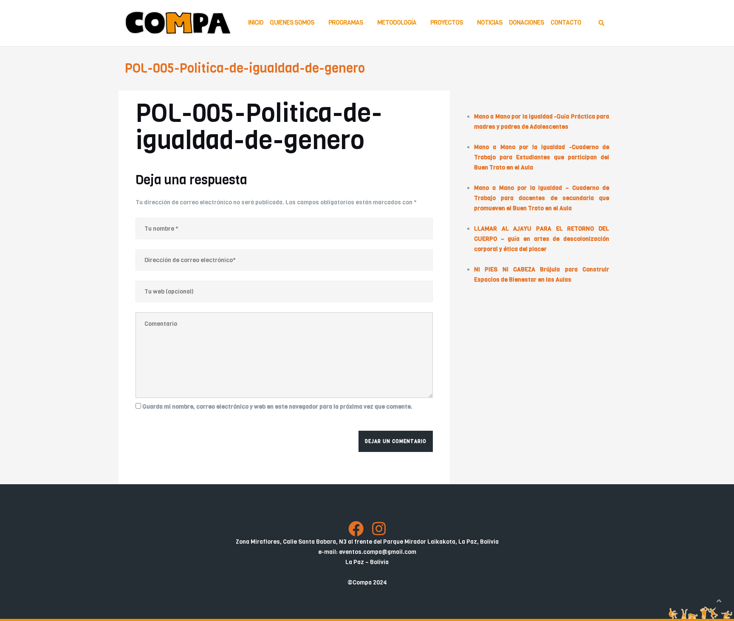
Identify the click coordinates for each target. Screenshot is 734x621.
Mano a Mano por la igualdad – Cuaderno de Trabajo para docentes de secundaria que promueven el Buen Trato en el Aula (541, 198)
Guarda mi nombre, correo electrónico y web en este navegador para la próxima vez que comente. (277, 407)
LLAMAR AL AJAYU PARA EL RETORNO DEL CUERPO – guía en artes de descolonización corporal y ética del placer (541, 239)
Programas (345, 22)
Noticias (490, 22)
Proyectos (446, 22)
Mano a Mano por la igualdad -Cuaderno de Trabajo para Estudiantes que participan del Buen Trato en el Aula (541, 157)
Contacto (565, 22)
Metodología (396, 22)
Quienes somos (292, 22)
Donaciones (526, 22)
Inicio (255, 22)
